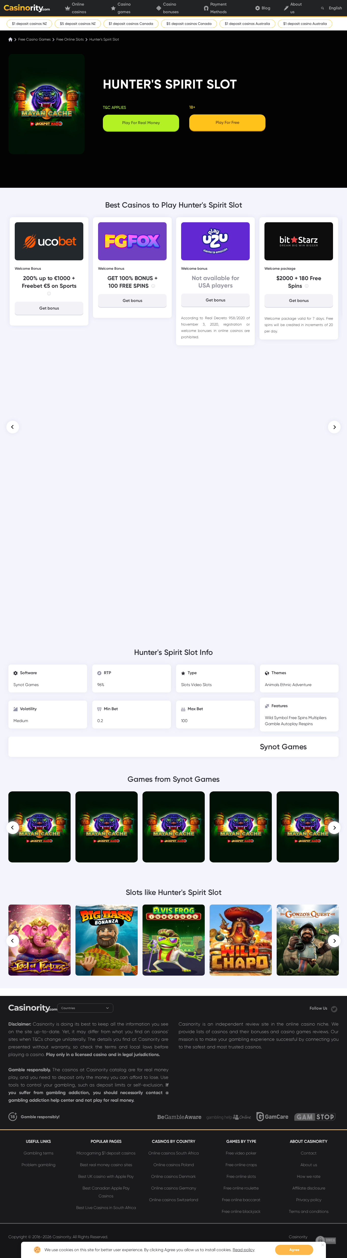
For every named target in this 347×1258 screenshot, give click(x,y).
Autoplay (290, 723)
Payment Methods (218, 8)
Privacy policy (308, 1199)
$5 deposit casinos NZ (78, 24)
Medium (20, 720)
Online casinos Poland (173, 1164)
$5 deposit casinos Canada (189, 24)
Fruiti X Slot (307, 798)
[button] (12, 427)
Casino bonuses (171, 8)
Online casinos (79, 8)
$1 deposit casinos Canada (131, 24)
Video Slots (201, 684)
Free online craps (241, 1164)
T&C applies (114, 107)
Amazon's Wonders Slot (106, 798)
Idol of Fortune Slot (39, 912)
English (335, 8)
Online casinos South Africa (173, 1153)
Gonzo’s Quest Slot (308, 912)
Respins (306, 723)
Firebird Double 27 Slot (39, 798)
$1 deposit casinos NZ (29, 24)
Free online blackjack (241, 1211)
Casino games (124, 8)
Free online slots (241, 1176)
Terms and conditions (308, 1211)
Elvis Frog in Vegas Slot (173, 912)
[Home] (10, 39)
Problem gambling (38, 1164)
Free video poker (241, 1153)
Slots (186, 684)
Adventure (301, 684)
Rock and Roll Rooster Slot (174, 798)
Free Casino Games (34, 39)
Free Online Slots (70, 39)
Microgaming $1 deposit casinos (105, 1153)
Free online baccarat (241, 1199)
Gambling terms (38, 1153)
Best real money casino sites (106, 1164)
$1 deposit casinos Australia (247, 24)
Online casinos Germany (173, 1188)
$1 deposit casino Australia (305, 24)
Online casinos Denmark (173, 1176)
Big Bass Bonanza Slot (107, 912)
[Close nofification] (322, 1245)
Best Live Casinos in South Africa (106, 1207)
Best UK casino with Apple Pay (106, 1176)
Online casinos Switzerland (173, 1199)
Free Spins (298, 717)
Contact (309, 1153)
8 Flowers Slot (241, 798)
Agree (294, 1250)
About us (296, 8)
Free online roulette (241, 1188)
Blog (266, 8)
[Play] (39, 827)
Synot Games (26, 684)
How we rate (308, 1176)
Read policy (244, 1249)
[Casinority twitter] (334, 1008)
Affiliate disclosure (308, 1188)
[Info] (49, 294)
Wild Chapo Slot (240, 912)
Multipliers (317, 717)
